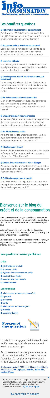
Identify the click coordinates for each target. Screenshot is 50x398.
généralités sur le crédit (12, 266)
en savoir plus (32, 387)
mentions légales (7, 372)
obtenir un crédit (9, 269)
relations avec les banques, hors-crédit (18, 293)
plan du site (39, 369)
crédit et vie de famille (11, 276)
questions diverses (10, 313)
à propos (21, 369)
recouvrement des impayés (14, 279)
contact (30, 369)
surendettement (9, 282)
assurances (7, 299)
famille (5, 303)
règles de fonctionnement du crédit (17, 272)
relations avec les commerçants (15, 306)
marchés (6, 309)
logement (6, 296)
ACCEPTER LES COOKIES (26, 394)
